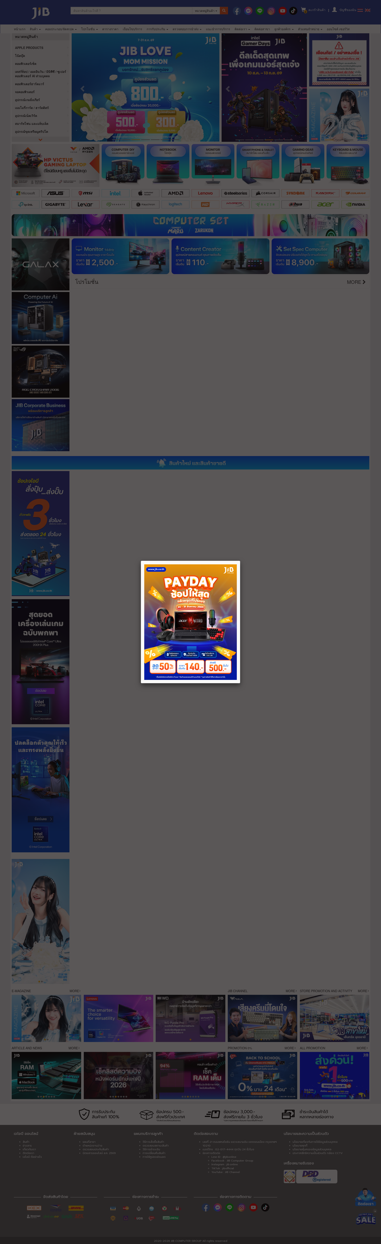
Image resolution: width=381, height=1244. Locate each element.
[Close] (240, 561)
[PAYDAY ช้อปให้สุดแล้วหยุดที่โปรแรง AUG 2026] (190, 622)
